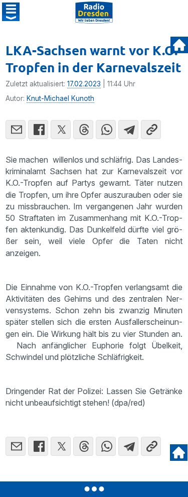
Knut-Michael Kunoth (60, 98)
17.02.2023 (84, 84)
